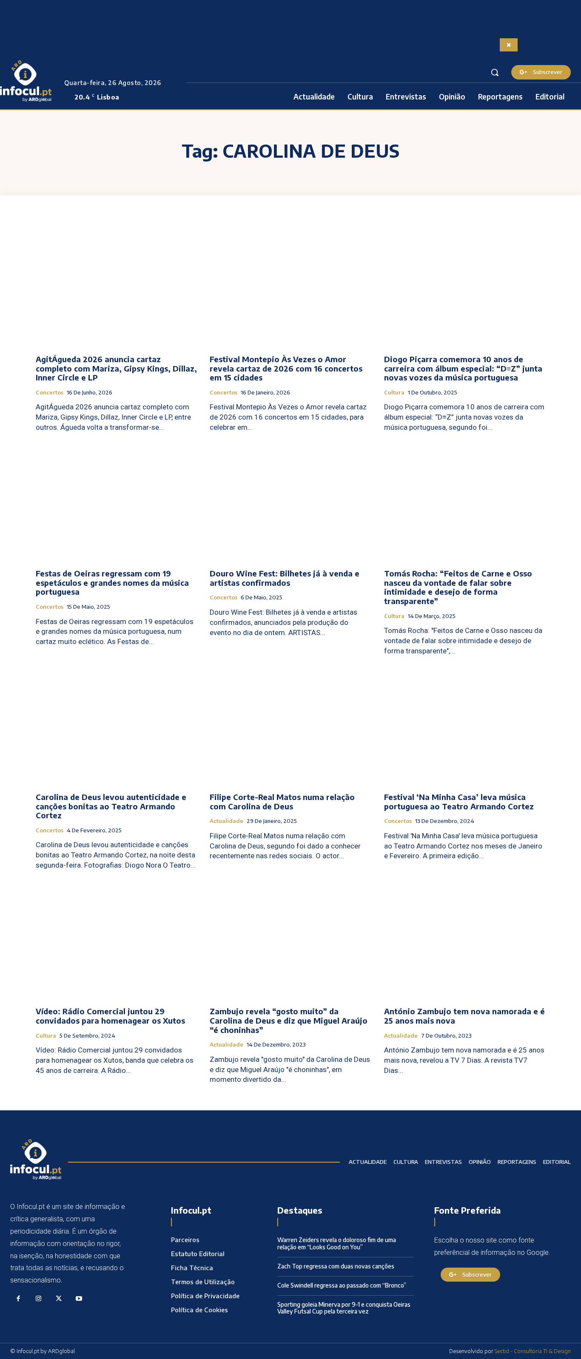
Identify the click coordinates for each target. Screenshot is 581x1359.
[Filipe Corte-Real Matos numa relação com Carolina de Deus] (290, 725)
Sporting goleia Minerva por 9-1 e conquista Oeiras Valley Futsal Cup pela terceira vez (343, 1308)
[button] (494, 72)
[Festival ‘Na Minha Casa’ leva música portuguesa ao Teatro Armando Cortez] (464, 725)
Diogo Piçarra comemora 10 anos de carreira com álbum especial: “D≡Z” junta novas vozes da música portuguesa (463, 368)
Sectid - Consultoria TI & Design (533, 1351)
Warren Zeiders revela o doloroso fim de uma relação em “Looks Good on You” (336, 1243)
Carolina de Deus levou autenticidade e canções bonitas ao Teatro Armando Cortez (111, 806)
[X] (59, 1299)
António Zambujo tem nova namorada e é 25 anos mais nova (464, 1015)
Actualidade (226, 821)
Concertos (49, 392)
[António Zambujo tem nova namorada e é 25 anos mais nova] (464, 939)
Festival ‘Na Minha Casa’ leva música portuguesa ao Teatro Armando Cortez (459, 801)
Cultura (394, 392)
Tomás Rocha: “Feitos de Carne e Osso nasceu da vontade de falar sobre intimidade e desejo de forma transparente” (458, 587)
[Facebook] (18, 1299)
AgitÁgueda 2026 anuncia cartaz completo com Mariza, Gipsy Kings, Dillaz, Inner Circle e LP (116, 368)
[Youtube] (79, 1299)
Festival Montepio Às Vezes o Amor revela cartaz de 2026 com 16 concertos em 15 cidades (286, 368)
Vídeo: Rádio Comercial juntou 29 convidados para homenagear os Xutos (110, 1015)
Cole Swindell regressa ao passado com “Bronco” (341, 1285)
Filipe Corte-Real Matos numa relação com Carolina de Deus (282, 801)
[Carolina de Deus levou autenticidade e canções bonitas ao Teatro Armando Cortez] (116, 725)
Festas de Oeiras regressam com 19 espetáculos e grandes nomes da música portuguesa (112, 582)
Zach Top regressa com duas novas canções (335, 1266)
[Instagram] (39, 1299)
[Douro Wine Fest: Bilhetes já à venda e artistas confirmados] (290, 502)
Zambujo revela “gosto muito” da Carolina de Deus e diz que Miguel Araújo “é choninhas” (288, 1020)
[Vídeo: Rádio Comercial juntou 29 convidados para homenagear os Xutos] (116, 939)
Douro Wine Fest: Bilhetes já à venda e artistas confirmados (284, 577)
